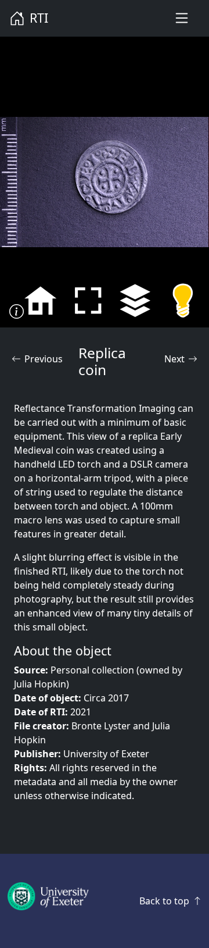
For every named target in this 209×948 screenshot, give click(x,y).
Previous (43, 358)
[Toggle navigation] (182, 18)
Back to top (164, 900)
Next (174, 358)
